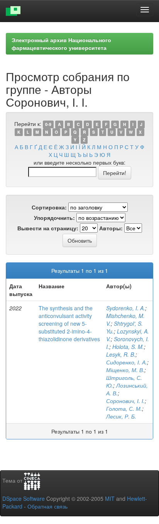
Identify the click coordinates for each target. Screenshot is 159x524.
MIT (110, 498)
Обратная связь (47, 506)
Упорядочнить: (54, 217)
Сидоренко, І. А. (126, 362)
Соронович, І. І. (125, 401)
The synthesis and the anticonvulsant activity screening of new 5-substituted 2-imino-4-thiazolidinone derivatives (69, 323)
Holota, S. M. (128, 346)
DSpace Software (23, 498)
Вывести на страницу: (47, 228)
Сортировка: (49, 207)
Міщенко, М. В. (125, 370)
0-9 (48, 124)
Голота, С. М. (124, 408)
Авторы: (111, 228)
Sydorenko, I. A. (125, 308)
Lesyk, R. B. (120, 354)
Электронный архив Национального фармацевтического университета (61, 43)
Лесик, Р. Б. (121, 416)
